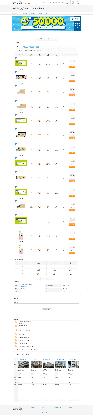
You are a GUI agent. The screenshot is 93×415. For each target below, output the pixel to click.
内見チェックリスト (72, 409)
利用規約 (43, 407)
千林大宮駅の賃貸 (40, 13)
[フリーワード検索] (63, 2)
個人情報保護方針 (58, 407)
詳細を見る (72, 60)
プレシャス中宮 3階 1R (47, 359)
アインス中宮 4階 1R (22, 359)
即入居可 (32, 46)
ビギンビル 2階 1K (34, 359)
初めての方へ (57, 409)
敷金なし (26, 46)
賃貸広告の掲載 (31, 409)
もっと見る (21, 69)
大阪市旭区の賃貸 (32, 13)
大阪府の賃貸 (24, 13)
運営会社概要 (31, 407)
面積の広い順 (39, 50)
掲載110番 (70, 407)
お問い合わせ (72, 66)
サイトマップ (44, 412)
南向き (37, 46)
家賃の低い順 (32, 50)
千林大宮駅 (64, 285)
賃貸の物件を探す (17, 13)
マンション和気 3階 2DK (59, 359)
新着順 (26, 50)
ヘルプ (30, 412)
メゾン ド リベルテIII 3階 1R (73, 359)
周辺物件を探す (24, 286)
